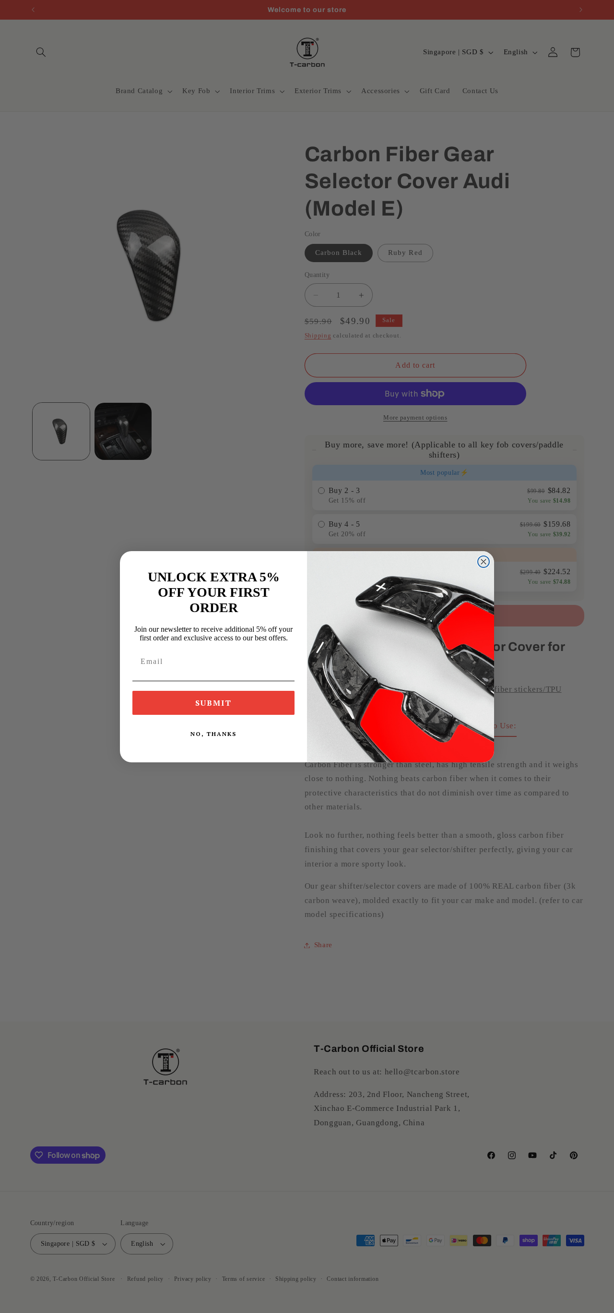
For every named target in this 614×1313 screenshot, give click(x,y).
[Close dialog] (483, 561)
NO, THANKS (213, 733)
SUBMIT (213, 703)
